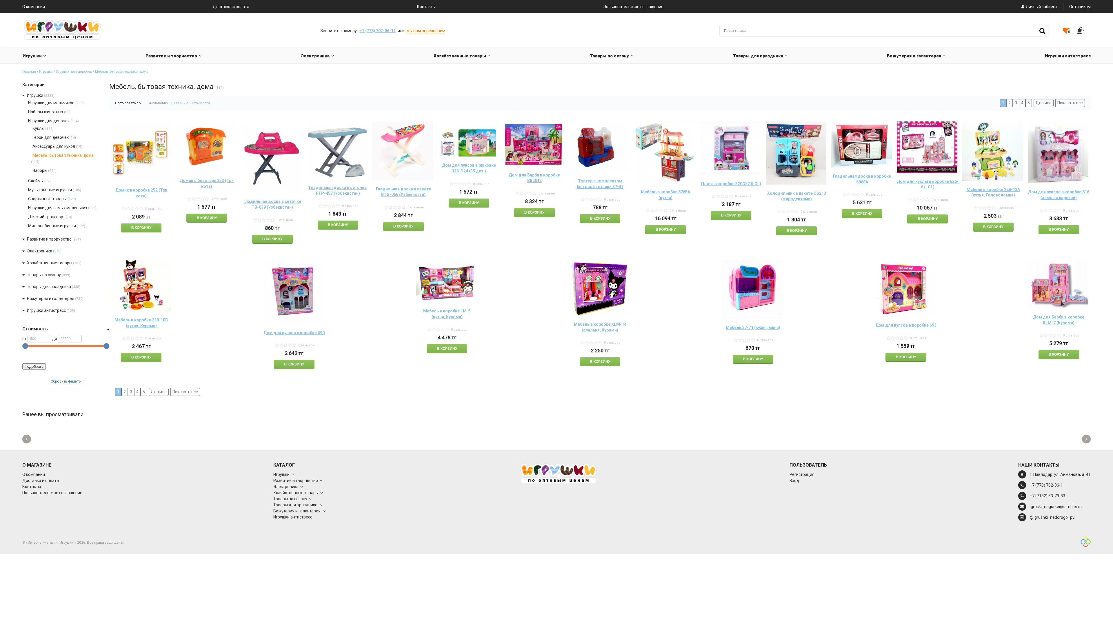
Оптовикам (1080, 6)
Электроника (39, 251)
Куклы (38, 128)
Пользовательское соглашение (633, 6)
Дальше (1044, 103)
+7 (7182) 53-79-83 (1047, 496)
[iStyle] (1086, 542)
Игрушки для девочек (74, 72)
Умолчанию (158, 103)
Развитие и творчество (49, 239)
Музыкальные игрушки (50, 190)
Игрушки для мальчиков (51, 103)
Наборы (39, 170)
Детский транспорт (46, 216)
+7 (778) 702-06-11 (378, 30)
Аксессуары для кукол (53, 146)
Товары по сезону (44, 274)
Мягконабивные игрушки (52, 225)
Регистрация (802, 474)
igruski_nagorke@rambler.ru (1056, 506)
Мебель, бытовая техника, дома (121, 72)
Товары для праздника (49, 286)
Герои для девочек (50, 137)
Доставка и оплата (231, 6)
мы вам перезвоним (426, 30)
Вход (794, 480)
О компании (33, 6)
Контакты (426, 6)
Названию (179, 103)
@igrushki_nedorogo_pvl (1052, 517)
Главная (29, 72)
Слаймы (35, 181)
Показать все (1070, 103)
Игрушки (46, 72)
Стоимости (201, 103)
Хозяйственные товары (49, 263)
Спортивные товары (47, 198)
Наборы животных (45, 112)
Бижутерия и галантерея (51, 298)
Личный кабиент (1041, 6)
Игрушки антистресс (46, 310)
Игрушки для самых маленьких (57, 207)
